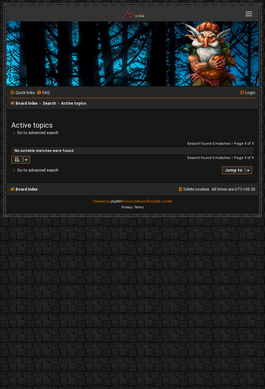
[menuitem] (43, 93)
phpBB (116, 201)
